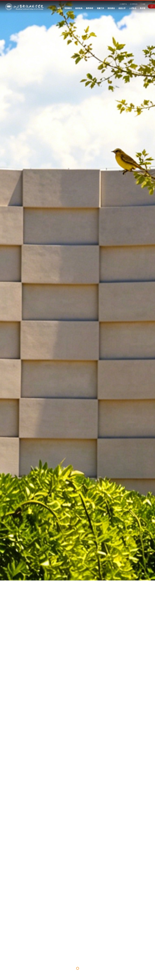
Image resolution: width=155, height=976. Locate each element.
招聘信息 (134, 4)
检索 (144, 4)
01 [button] (68, 968)
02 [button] (73, 968)
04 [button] (82, 968)
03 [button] (77, 970)
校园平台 (124, 4)
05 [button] (86, 968)
